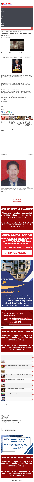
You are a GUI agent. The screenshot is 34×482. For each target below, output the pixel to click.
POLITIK (2, 18)
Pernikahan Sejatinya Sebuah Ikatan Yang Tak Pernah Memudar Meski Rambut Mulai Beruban (18, 374)
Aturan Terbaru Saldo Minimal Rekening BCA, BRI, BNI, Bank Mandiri (14, 356)
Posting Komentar (7, 37)
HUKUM (2, 16)
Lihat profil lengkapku (17, 201)
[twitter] (4, 112)
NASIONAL (2, 11)
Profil (2, 9)
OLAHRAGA (2, 23)
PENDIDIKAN (2, 25)
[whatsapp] (9, 112)
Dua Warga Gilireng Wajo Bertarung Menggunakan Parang (13, 393)
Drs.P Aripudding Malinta (17, 199)
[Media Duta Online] (7, 4)
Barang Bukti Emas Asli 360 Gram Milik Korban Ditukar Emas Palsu (14, 360)
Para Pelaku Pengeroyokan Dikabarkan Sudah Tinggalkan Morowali (14, 388)
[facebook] (2, 112)
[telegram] (11, 112)
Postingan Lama (31, 154)
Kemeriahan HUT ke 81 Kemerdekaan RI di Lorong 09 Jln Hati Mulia (14, 379)
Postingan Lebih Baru (4, 154)
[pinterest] (7, 112)
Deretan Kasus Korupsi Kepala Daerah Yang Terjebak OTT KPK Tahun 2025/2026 (16, 365)
